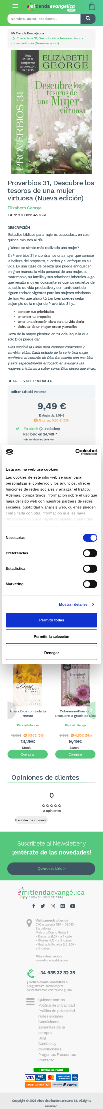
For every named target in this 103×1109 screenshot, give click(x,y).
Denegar (51, 653)
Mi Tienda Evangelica (27, 33)
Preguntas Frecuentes (57, 1054)
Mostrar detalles (73, 604)
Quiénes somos (51, 999)
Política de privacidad (56, 1005)
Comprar (27, 754)
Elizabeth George (27, 725)
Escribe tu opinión (31, 820)
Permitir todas (51, 620)
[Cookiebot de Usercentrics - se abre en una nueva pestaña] (75, 452)
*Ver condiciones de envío (38, 439)
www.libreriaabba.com (52, 960)
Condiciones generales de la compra (51, 1027)
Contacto (46, 1060)
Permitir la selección (51, 636)
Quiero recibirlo (50, 868)
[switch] (90, 553)
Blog (42, 1038)
